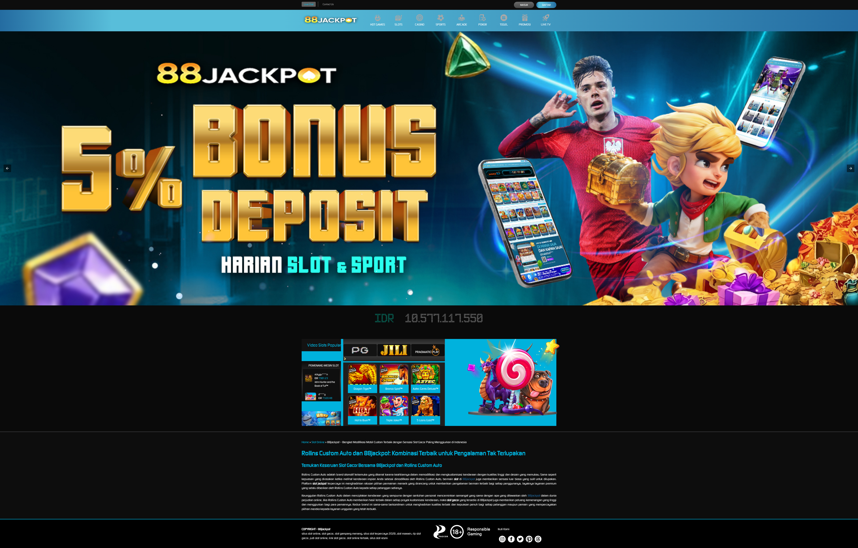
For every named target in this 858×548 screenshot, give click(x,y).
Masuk (524, 4)
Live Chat (308, 4)
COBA (362, 369)
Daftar (546, 4)
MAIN (362, 379)
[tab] (360, 350)
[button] (7, 168)
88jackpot (469, 479)
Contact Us (328, 4)
